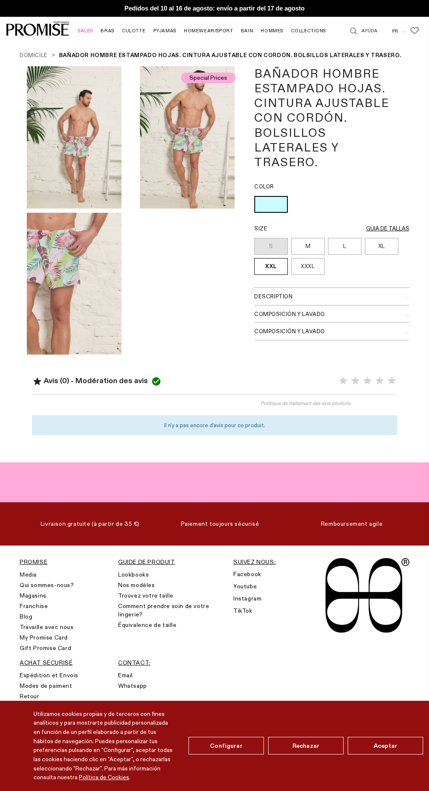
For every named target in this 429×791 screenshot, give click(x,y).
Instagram (247, 598)
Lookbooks (133, 574)
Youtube (245, 586)
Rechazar (305, 745)
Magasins (33, 595)
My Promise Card (44, 637)
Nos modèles (136, 585)
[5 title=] (392, 380)
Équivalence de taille (147, 625)
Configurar (226, 745)
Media (28, 574)
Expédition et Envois (49, 675)
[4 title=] (380, 380)
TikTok (243, 610)
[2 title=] (355, 380)
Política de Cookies (104, 777)
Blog (26, 616)
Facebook (247, 574)
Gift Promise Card (45, 648)
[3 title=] (367, 380)
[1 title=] (343, 380)
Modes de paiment (46, 685)
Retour (29, 696)
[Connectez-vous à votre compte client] (385, 31)
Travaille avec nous (46, 627)
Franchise (34, 606)
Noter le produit (123, 407)
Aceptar (386, 745)
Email (125, 675)
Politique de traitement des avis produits (306, 403)
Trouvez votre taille (145, 595)
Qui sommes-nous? (47, 585)
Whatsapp (132, 685)
